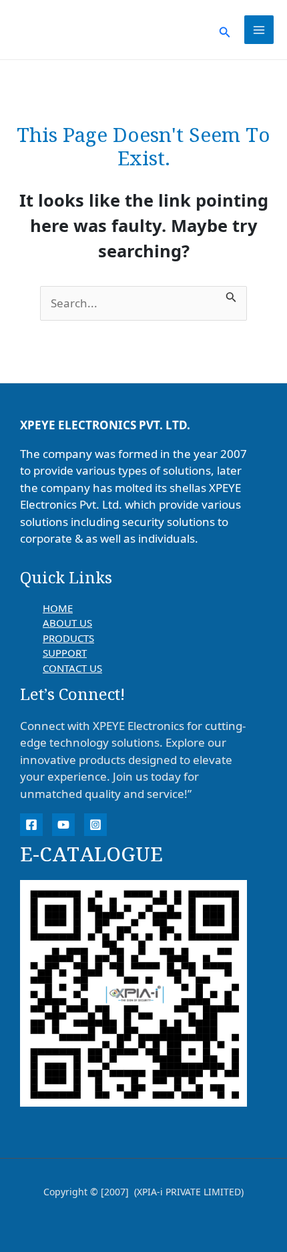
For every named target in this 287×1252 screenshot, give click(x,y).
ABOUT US (67, 622)
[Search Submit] (231, 294)
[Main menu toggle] (259, 30)
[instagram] (95, 824)
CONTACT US (72, 668)
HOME (58, 608)
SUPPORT (65, 652)
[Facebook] (31, 824)
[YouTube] (63, 824)
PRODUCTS (68, 638)
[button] (225, 29)
